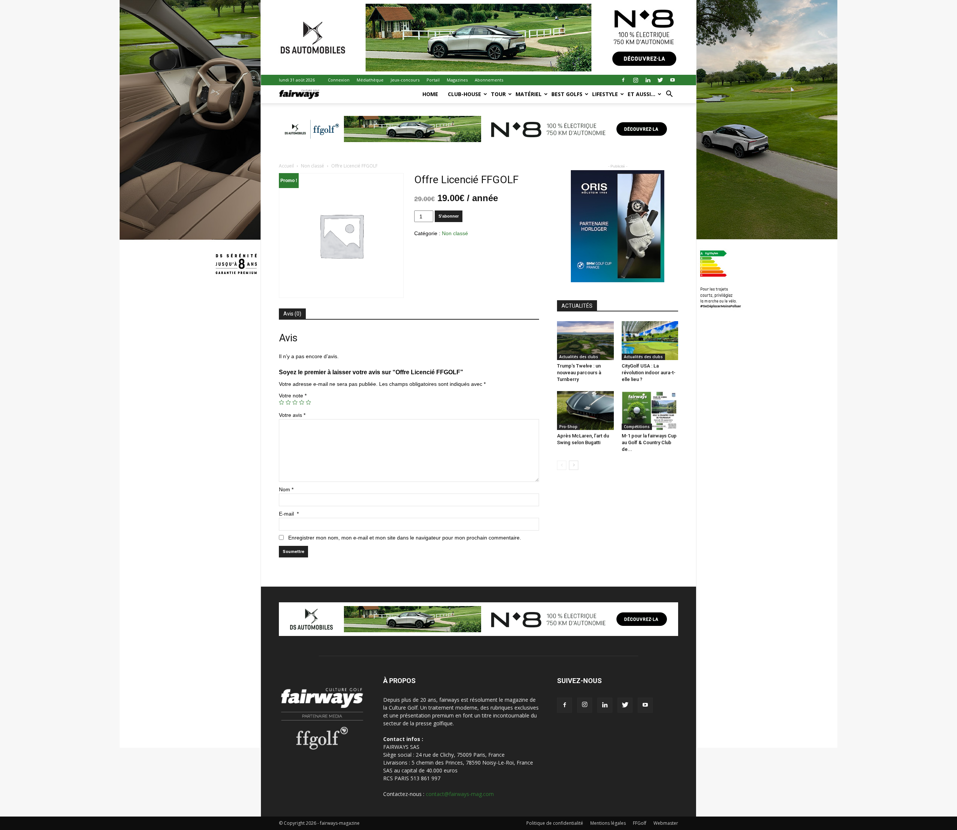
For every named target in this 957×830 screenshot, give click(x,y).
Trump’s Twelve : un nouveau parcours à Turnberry (579, 372)
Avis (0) (292, 314)
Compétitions (637, 426)
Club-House (464, 94)
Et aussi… (641, 94)
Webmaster (665, 823)
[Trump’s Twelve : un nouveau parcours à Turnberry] (585, 340)
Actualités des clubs (578, 356)
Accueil (286, 166)
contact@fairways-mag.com (460, 793)
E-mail (289, 514)
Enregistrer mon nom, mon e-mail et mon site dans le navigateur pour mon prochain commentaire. (404, 538)
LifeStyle (605, 94)
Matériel (529, 94)
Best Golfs (566, 94)
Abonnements (489, 80)
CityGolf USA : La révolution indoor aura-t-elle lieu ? (649, 372)
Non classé (312, 166)
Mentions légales (608, 823)
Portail (433, 80)
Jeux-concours (405, 80)
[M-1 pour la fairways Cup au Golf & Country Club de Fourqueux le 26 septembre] (650, 410)
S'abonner (449, 216)
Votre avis (292, 415)
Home (430, 94)
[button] (669, 94)
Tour (498, 94)
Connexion (339, 80)
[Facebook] (623, 80)
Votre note (293, 396)
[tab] (292, 314)
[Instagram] (635, 80)
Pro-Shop (568, 426)
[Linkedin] (647, 80)
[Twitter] (660, 80)
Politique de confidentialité (554, 823)
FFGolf (639, 823)
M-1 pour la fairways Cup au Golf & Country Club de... (649, 442)
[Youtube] (672, 80)
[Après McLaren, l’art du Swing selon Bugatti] (585, 410)
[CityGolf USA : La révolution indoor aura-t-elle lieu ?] (650, 340)
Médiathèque (370, 80)
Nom (286, 489)
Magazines (457, 80)
